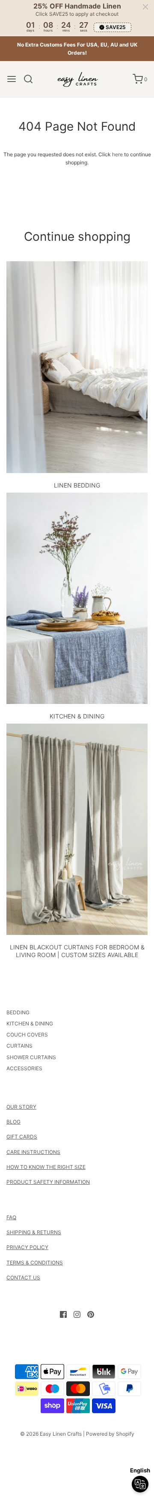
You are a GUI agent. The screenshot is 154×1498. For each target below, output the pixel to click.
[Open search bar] (31, 79)
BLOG (13, 1121)
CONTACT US (23, 1277)
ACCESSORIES (24, 1068)
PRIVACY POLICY (27, 1247)
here (117, 154)
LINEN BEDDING (77, 485)
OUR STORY (21, 1107)
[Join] (124, 1443)
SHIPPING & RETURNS (33, 1232)
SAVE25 (116, 27)
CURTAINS (19, 1045)
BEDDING (18, 1012)
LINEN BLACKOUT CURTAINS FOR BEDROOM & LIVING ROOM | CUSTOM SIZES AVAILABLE (77, 950)
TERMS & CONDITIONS (34, 1262)
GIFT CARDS (21, 1136)
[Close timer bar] (145, 6)
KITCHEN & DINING (77, 716)
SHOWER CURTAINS (31, 1057)
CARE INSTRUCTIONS (33, 1152)
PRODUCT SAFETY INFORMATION (48, 1182)
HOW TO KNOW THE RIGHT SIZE (46, 1167)
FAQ (11, 1217)
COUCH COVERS (27, 1034)
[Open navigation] (11, 79)
